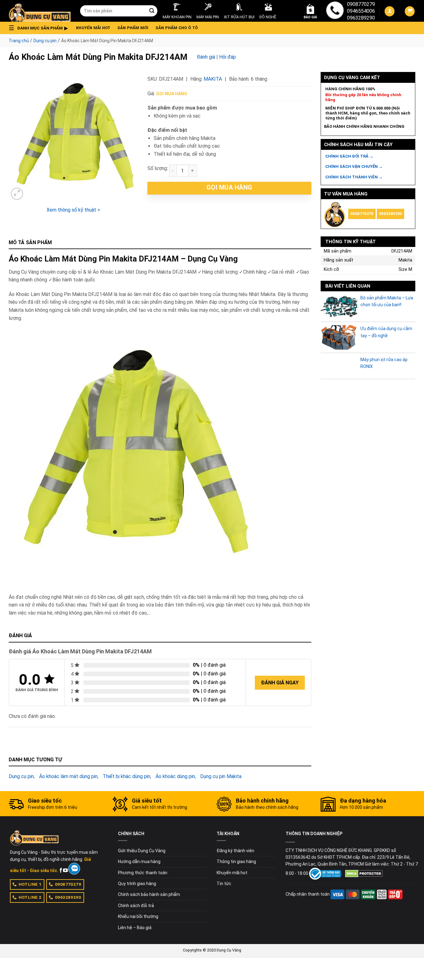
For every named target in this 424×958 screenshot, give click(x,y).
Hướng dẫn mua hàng (139, 861)
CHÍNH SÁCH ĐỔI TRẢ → (349, 156)
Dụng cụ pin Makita (220, 776)
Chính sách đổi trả (136, 905)
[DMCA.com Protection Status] (364, 873)
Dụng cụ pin (45, 40)
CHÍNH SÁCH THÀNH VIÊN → (354, 177)
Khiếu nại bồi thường (138, 916)
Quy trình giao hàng (137, 883)
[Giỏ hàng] (410, 11)
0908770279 (361, 4)
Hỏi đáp (227, 57)
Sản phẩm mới (133, 27)
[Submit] (152, 11)
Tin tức (224, 883)
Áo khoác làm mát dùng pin (68, 776)
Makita (213, 79)
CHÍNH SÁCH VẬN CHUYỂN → (354, 166)
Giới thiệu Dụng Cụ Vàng (141, 850)
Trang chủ (19, 40)
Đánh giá (206, 57)
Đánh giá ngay (280, 683)
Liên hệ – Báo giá (134, 927)
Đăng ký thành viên (235, 850)
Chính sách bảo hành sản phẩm (149, 894)
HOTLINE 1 (30, 884)
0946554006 (361, 11)
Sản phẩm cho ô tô (177, 27)
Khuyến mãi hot (93, 27)
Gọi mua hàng (171, 93)
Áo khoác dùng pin (175, 776)
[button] (40, 28)
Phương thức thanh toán (142, 872)
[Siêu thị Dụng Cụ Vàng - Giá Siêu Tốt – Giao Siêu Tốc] (40, 11)
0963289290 (361, 18)
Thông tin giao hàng (236, 861)
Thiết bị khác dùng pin (126, 776)
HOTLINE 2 (30, 897)
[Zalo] (74, 869)
